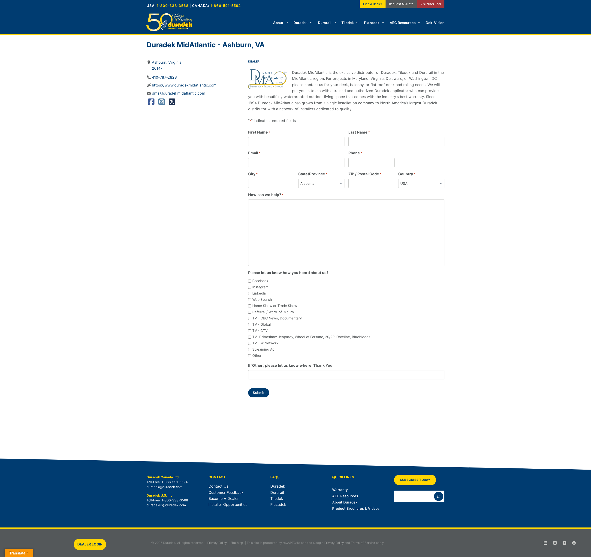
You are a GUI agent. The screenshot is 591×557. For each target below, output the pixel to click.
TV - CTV (260, 330)
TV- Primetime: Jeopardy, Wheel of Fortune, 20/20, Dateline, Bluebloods (311, 337)
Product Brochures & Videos (356, 508)
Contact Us (218, 486)
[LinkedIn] (545, 543)
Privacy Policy (217, 543)
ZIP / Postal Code (364, 174)
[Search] (438, 496)
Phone (355, 153)
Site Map (236, 543)
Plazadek (372, 23)
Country (406, 174)
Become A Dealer (223, 498)
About (278, 23)
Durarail (324, 23)
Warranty (340, 490)
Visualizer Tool (430, 4)
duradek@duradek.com (164, 487)
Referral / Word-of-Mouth (273, 312)
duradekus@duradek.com (166, 505)
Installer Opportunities (227, 504)
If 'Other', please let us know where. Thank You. (291, 365)
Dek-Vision (435, 23)
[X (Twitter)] (172, 103)
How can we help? (265, 194)
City (253, 174)
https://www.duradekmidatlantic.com (184, 85)
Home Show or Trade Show (274, 306)
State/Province (312, 174)
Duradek (300, 23)
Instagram (260, 287)
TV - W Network (265, 343)
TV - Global (261, 324)
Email (254, 153)
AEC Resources (403, 23)
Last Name (359, 132)
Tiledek (347, 23)
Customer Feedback (226, 492)
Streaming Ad (263, 349)
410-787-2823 (164, 77)
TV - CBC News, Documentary (277, 318)
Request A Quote (401, 4)
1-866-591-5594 (225, 5)
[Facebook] (151, 103)
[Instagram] (161, 103)
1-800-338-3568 (173, 5)
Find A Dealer (372, 4)
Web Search (262, 299)
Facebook (260, 281)
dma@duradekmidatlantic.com (178, 93)
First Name (259, 132)
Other (257, 355)
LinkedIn (259, 293)
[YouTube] (564, 543)
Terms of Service (363, 543)
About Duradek (344, 502)
